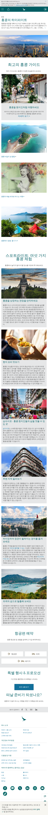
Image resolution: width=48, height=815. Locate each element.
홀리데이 (25, 772)
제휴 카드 (26, 778)
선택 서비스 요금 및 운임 (8, 763)
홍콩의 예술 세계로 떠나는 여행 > (12, 196)
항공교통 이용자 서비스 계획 (31, 745)
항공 (2, 772)
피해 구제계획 (28, 748)
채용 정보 (4, 733)
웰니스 (25, 775)
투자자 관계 (27, 733)
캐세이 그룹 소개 (6, 730)
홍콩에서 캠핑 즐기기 (9, 241)
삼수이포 (6, 428)
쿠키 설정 (26, 751)
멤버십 (3, 781)
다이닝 (3, 778)
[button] (8, 9)
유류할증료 (26, 760)
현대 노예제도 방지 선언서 (9, 751)
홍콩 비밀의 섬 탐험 (8, 156)
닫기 (45, 1)
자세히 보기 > (24, 116)
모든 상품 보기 (24, 687)
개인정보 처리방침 (6, 745)
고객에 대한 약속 (6, 735)
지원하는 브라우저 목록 (21, 5)
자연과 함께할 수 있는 (17, 548)
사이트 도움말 (27, 763)
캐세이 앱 (26, 730)
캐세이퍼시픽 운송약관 (8, 748)
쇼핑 (2, 775)
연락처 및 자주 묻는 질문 (8, 760)
